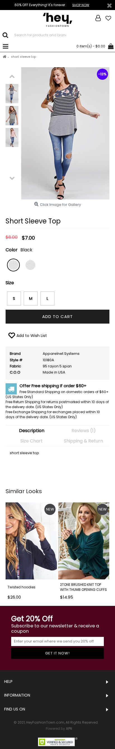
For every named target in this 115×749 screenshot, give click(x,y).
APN (69, 728)
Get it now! (57, 653)
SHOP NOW (80, 5)
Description (31, 430)
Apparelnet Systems (61, 353)
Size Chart (31, 441)
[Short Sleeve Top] (12, 93)
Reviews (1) (83, 430)
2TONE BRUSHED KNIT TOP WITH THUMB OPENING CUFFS (83, 587)
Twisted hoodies (21, 587)
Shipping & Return (83, 441)
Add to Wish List (31, 335)
